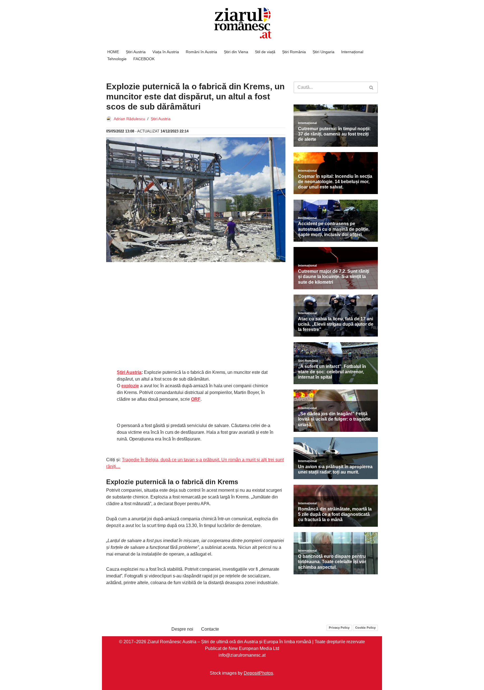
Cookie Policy (365, 628)
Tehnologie (117, 59)
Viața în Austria (165, 52)
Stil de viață (265, 52)
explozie (130, 385)
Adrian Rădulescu (129, 118)
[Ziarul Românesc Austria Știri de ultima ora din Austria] (242, 23)
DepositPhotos (258, 673)
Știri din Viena (236, 52)
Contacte (210, 629)
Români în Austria (201, 52)
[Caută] (371, 87)
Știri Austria (136, 52)
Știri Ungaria (323, 52)
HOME (113, 52)
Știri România (294, 52)
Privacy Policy (339, 628)
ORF (196, 399)
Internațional (352, 52)
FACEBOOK (144, 59)
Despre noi (182, 629)
